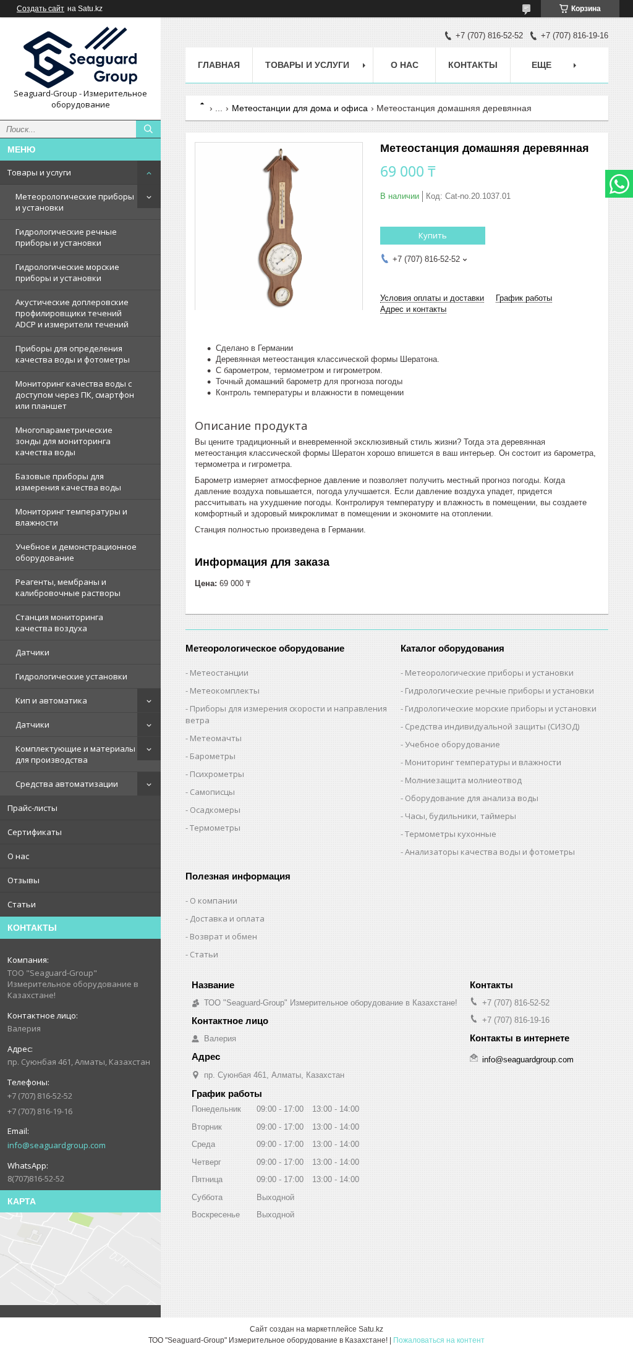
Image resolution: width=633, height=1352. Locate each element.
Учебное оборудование (452, 744)
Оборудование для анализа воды (471, 798)
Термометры (215, 827)
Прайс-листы (32, 807)
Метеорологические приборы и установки (74, 202)
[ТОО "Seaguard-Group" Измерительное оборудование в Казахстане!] (80, 57)
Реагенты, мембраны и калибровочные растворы (68, 587)
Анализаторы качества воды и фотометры (490, 851)
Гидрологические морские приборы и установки (67, 272)
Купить (432, 235)
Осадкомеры (215, 809)
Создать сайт (40, 8)
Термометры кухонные (450, 833)
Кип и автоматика (51, 700)
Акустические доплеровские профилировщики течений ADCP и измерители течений (72, 313)
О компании (213, 900)
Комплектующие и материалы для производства (75, 754)
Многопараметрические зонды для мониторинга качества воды (64, 441)
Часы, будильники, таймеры (460, 815)
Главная (219, 65)
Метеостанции (219, 672)
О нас (18, 856)
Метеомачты (216, 738)
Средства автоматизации (66, 783)
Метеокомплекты (225, 690)
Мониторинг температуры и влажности (71, 517)
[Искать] (148, 129)
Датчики (32, 652)
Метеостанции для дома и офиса (300, 108)
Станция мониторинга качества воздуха (59, 622)
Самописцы (212, 791)
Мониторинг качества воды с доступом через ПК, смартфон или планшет (74, 394)
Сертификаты (34, 832)
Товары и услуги (39, 172)
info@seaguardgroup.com (56, 1145)
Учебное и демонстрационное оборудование (76, 552)
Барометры (213, 756)
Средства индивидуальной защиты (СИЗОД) (492, 726)
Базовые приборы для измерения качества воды (68, 482)
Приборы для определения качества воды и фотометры (72, 354)
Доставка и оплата (227, 918)
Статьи (21, 904)
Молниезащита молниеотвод (463, 780)
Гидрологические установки (71, 676)
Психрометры (217, 773)
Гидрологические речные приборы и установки (66, 237)
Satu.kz (371, 1329)
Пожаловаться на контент (439, 1340)
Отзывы (23, 880)
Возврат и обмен (223, 936)
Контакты (473, 65)
